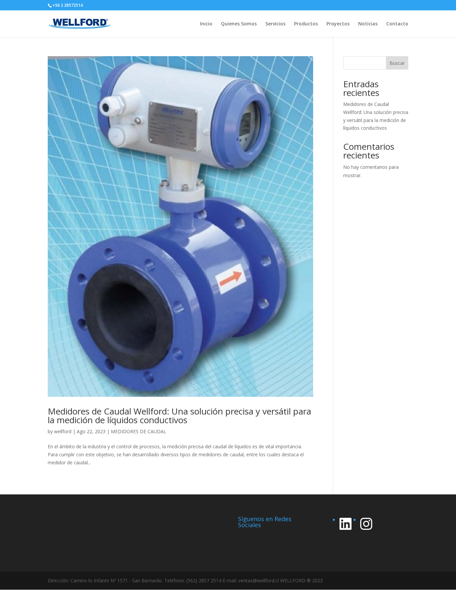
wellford (62, 431)
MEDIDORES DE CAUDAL (138, 431)
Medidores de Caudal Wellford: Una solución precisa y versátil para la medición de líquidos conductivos (179, 415)
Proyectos (338, 24)
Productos (306, 24)
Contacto (397, 24)
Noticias (368, 24)
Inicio (206, 24)
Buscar (397, 63)
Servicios (275, 24)
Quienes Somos (239, 24)
